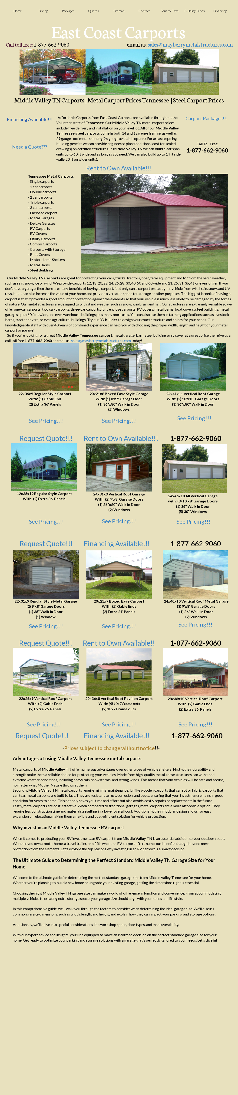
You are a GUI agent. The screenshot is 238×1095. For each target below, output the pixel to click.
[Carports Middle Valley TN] (53, 72)
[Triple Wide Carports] (195, 672)
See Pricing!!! (46, 420)
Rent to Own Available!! (119, 643)
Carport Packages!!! (206, 118)
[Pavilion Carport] (119, 672)
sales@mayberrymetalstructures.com (190, 44)
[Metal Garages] (193, 367)
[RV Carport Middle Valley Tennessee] (119, 72)
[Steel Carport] (46, 672)
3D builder (108, 319)
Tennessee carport (96, 335)
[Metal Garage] (119, 367)
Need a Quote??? (29, 146)
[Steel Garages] (194, 468)
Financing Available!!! (117, 543)
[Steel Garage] (119, 468)
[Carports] (46, 367)
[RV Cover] (44, 467)
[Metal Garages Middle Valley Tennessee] (185, 72)
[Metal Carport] (119, 574)
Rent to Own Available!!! (119, 168)
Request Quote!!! (45, 643)
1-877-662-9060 (195, 438)
